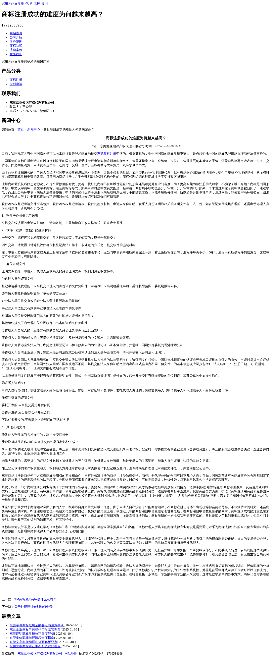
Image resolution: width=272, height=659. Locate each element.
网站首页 (16, 33)
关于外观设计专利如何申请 (33, 606)
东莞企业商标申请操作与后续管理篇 (35, 629)
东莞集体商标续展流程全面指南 (32, 637)
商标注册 (16, 80)
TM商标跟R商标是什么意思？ (35, 599)
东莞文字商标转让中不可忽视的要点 (35, 646)
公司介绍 (16, 37)
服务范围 (16, 41)
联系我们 (16, 54)
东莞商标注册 (106, 153)
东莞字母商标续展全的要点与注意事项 (37, 625)
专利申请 (16, 84)
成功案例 (16, 50)
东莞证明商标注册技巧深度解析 (32, 633)
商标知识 (16, 45)
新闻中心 (33, 129)
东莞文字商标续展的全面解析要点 (33, 642)
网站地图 (71, 653)
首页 (21, 129)
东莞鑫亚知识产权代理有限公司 (40, 653)
